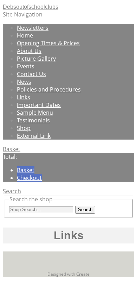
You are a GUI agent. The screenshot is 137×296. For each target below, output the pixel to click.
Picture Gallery (36, 58)
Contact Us (31, 74)
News (24, 82)
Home (25, 35)
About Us (29, 51)
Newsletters (32, 28)
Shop (24, 128)
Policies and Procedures (49, 89)
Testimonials (33, 120)
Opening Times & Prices (48, 43)
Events (25, 66)
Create (83, 274)
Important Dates (39, 105)
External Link (34, 136)
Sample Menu (35, 112)
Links (23, 97)
